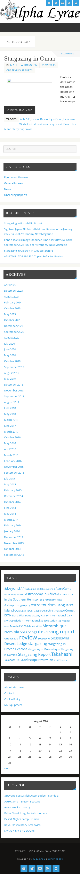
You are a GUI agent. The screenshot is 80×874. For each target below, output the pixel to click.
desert (35, 119)
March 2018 (11, 420)
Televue (63, 660)
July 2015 (9, 478)
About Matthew (14, 687)
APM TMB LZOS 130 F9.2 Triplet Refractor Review (33, 256)
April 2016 (10, 449)
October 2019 (12, 361)
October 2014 (12, 502)
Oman (66, 124)
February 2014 (13, 525)
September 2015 (14, 472)
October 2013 (12, 549)
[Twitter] (56, 3)
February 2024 (13, 302)
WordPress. (55, 859)
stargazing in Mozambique (44, 649)
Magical (66, 620)
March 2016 (11, 455)
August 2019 (11, 373)
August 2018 (11, 402)
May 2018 (10, 414)
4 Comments (67, 54)
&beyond (12, 588)
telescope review (36, 660)
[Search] (71, 150)
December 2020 (13, 326)
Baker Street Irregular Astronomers (25, 813)
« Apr (7, 768)
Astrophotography (17, 605)
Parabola (39, 859)
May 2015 (10, 484)
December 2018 (13, 384)
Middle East (25, 124)
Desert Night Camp (51, 119)
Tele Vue (53, 660)
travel (28, 129)
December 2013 (13, 537)
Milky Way (34, 626)
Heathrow (69, 119)
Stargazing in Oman (30, 58)
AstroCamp (63, 588)
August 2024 (11, 296)
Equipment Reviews (16, 177)
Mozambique (54, 625)
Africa (25, 588)
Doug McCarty (32, 615)
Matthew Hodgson (23, 65)
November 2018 (14, 390)
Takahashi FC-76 (14, 660)
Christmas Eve (56, 610)
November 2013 (14, 543)
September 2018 (14, 396)
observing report (52, 124)
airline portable (37, 588)
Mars (6, 626)
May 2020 (10, 355)
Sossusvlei (44, 638)
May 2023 (10, 314)
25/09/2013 (49, 65)
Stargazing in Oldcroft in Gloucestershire (28, 250)
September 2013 (14, 555)
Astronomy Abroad (14, 594)
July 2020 (9, 343)
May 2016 (10, 443)
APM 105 (25, 119)
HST (43, 615)
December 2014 (13, 496)
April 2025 (10, 285)
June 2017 (10, 426)
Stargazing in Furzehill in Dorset (23, 223)
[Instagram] (62, 3)
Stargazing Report (34, 654)
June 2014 (10, 508)
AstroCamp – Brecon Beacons (22, 801)
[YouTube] (49, 3)
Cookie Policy (12, 699)
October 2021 (12, 320)
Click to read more (19, 110)
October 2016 (12, 437)
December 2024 (13, 290)
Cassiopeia (40, 610)
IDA (47, 615)
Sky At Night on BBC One (19, 830)
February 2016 (13, 461)
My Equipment (13, 705)
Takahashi (61, 654)
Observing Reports (19, 70)
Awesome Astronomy (17, 807)
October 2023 (12, 308)
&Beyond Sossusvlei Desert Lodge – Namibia (31, 795)
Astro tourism (43, 604)
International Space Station (40, 620)
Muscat (37, 124)
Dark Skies (18, 615)
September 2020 (14, 332)
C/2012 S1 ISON (23, 610)
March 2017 (11, 431)
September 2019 (14, 367)
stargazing (18, 129)
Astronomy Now (53, 599)
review (28, 637)
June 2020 (10, 349)
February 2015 (13, 490)
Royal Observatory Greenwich (22, 825)
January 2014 (12, 531)
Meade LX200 (18, 626)
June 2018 (10, 408)
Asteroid (50, 588)
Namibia (11, 631)
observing (27, 632)
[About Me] (76, 3)
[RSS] (69, 3)
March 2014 (11, 519)
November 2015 (14, 466)
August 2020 (11, 337)
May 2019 (10, 378)
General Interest (14, 183)
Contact (9, 693)
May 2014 (10, 514)
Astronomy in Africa (41, 594)
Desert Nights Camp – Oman (21, 819)
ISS (59, 620)
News (7, 189)
